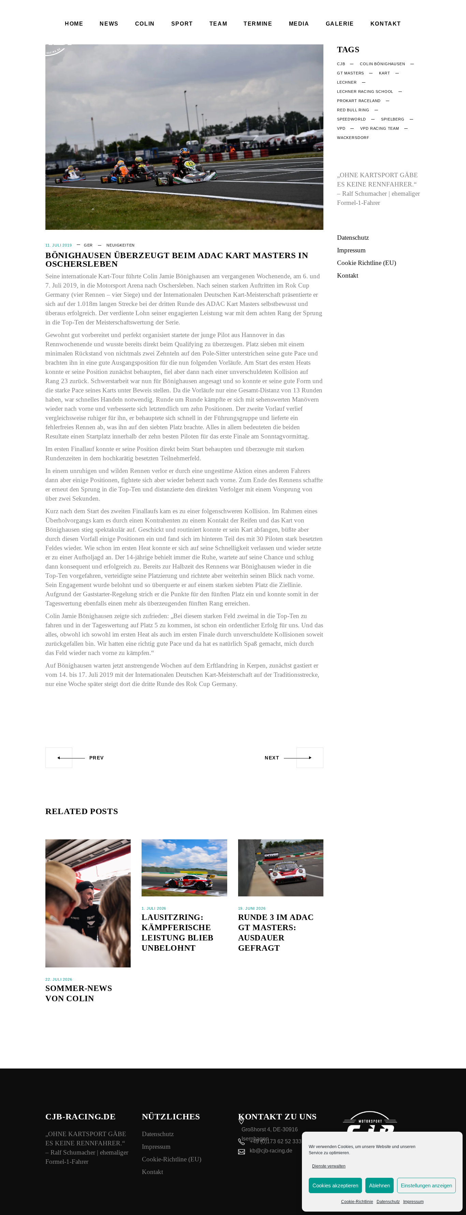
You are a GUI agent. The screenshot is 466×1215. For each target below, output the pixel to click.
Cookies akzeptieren (335, 1185)
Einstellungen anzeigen (426, 1185)
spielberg (392, 119)
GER (88, 245)
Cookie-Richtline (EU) (171, 1159)
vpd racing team (379, 128)
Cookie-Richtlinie (357, 1201)
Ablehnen (379, 1185)
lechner (347, 82)
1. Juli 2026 (154, 908)
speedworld (351, 119)
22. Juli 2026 (58, 979)
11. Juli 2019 (58, 245)
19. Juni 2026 (252, 908)
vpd (341, 128)
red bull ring (353, 110)
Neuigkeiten (120, 245)
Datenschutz (388, 1201)
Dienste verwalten (329, 1166)
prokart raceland (359, 101)
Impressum (413, 1201)
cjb (341, 64)
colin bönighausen (382, 64)
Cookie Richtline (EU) (366, 262)
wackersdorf (353, 138)
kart (384, 73)
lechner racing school (365, 91)
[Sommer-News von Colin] (88, 903)
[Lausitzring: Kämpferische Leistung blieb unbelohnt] (184, 867)
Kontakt (347, 275)
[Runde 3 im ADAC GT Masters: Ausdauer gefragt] (280, 867)
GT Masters (350, 73)
